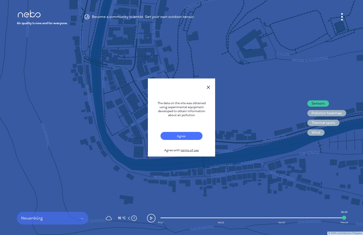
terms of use (190, 150)
